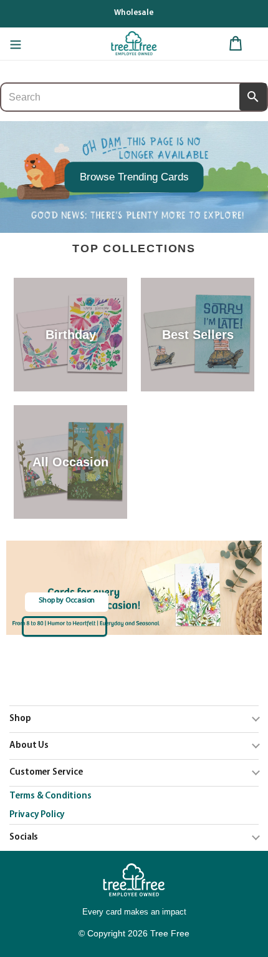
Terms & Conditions (50, 796)
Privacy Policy (37, 815)
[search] (134, 97)
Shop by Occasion (67, 600)
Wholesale (134, 13)
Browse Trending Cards (134, 177)
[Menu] (15, 43)
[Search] (253, 96)
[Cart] (236, 43)
